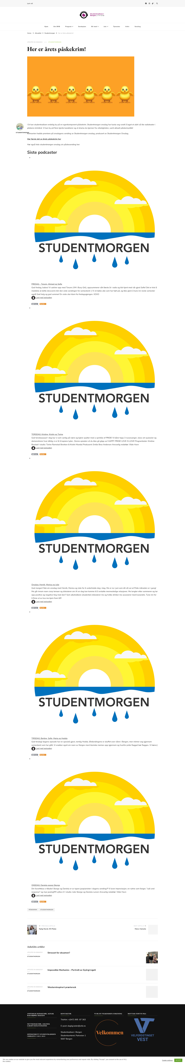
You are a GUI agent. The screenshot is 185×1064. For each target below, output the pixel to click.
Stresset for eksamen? (59, 952)
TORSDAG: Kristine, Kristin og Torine (47, 434)
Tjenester (116, 27)
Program (68, 27)
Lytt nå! (30, 3)
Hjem (46, 27)
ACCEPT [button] (178, 1060)
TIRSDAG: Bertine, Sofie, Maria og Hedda (49, 738)
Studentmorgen (54, 42)
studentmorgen (46, 910)
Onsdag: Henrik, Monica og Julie (45, 584)
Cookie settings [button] (167, 1060)
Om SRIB (56, 27)
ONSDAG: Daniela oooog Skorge (45, 885)
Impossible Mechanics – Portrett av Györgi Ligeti (72, 970)
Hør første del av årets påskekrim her (44, 139)
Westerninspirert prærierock (62, 987)
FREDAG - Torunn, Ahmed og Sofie (46, 284)
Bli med (94, 27)
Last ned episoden (43, 297)
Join (105, 27)
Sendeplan (82, 27)
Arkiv (127, 27)
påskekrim (33, 910)
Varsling (138, 27)
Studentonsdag (20, 132)
